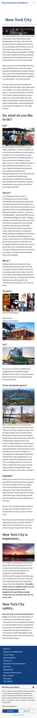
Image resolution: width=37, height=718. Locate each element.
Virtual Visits (8, 655)
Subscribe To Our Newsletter (14, 664)
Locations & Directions (12, 672)
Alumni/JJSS (8, 670)
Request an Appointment (13, 652)
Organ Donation (9, 658)
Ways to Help (8, 675)
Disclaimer (7, 678)
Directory (7, 667)
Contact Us (7, 661)
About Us (6, 649)
